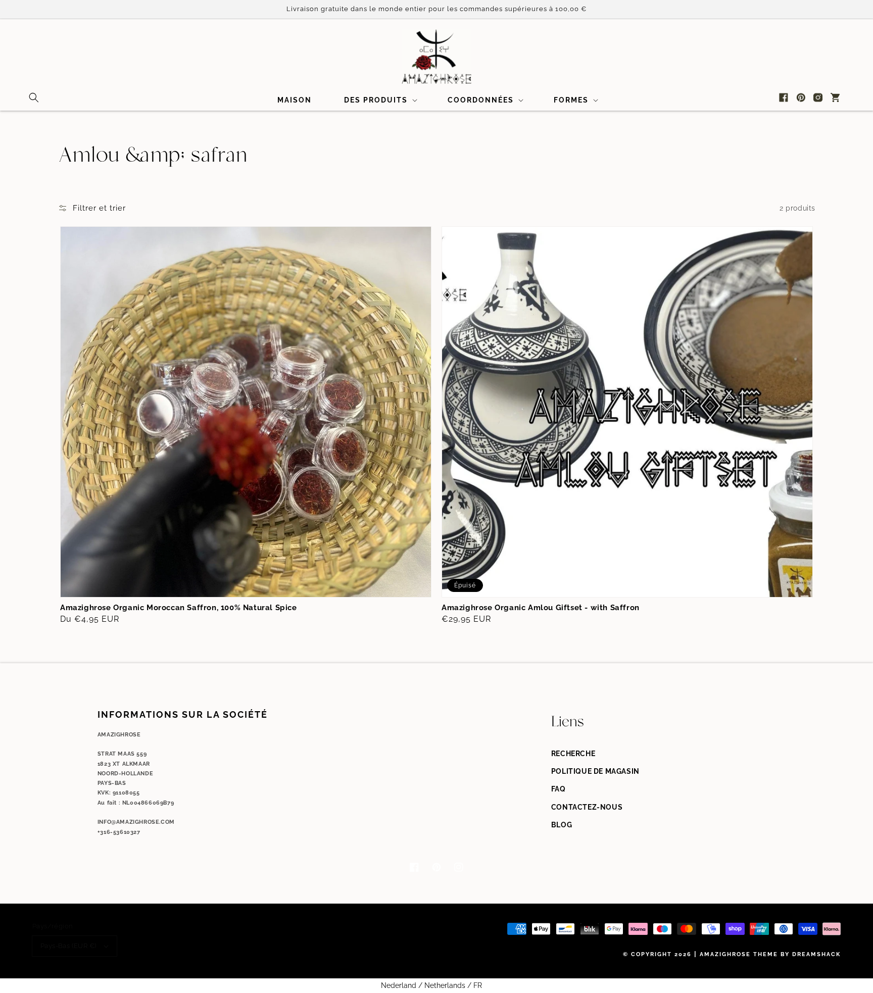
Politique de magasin (595, 771)
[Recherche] (33, 97)
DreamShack (816, 954)
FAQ (558, 789)
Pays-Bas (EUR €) (68, 946)
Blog (561, 825)
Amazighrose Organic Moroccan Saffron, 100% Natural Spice (178, 607)
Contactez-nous (586, 807)
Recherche (573, 754)
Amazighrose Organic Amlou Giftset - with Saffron (541, 607)
